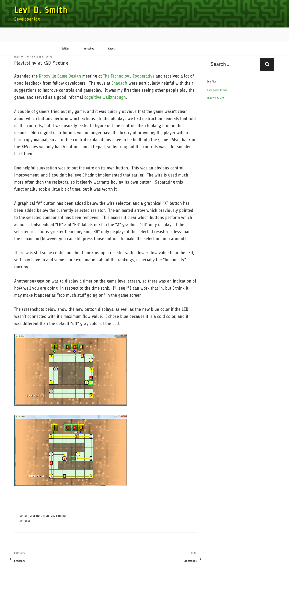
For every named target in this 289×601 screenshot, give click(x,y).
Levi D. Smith (41, 10)
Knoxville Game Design (60, 76)
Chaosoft (119, 83)
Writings (61, 516)
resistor (25, 521)
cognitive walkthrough (105, 97)
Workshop (89, 48)
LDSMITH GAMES (215, 98)
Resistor (48, 516)
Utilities (66, 48)
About (111, 48)
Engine (24, 516)
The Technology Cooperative (129, 76)
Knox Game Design (217, 90)
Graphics (35, 516)
